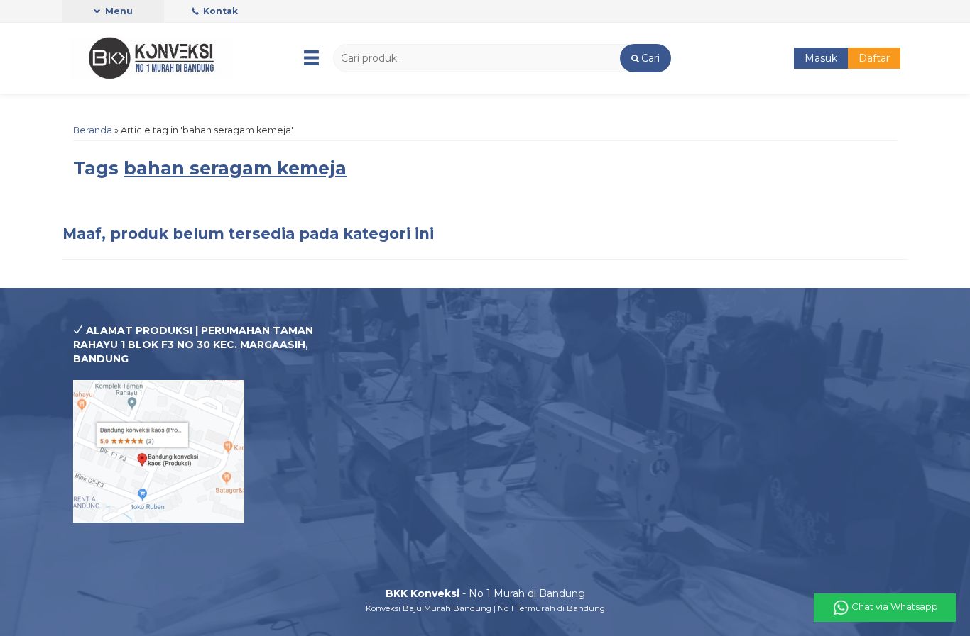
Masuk (821, 58)
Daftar (874, 58)
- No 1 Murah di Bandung (485, 593)
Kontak (219, 11)
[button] (645, 58)
